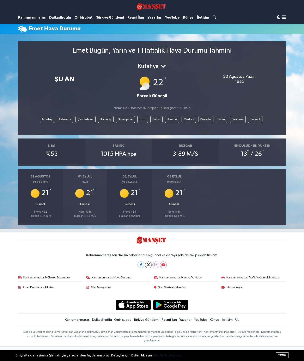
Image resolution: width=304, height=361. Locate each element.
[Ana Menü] (284, 17)
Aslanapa (65, 119)
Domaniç (105, 119)
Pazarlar (205, 119)
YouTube (172, 17)
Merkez (189, 119)
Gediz (156, 119)
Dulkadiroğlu (60, 17)
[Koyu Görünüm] (278, 17)
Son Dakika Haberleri (172, 287)
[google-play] (170, 305)
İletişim (203, 17)
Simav (221, 119)
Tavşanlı (255, 119)
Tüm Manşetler (101, 287)
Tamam (282, 355)
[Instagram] (155, 265)
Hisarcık (172, 119)
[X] (148, 265)
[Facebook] (141, 265)
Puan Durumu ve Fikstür (38, 287)
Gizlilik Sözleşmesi (167, 355)
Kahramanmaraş (32, 17)
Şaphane (238, 119)
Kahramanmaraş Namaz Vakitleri (180, 277)
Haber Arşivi (235, 287)
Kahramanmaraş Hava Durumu (111, 277)
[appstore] (133, 305)
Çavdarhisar (86, 119)
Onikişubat (83, 17)
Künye (188, 17)
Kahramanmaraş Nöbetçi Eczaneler (46, 277)
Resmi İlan (135, 17)
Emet (142, 119)
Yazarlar (154, 17)
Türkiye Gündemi (110, 17)
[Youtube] (163, 265)
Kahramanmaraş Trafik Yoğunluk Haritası (253, 277)
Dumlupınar (125, 119)
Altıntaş (47, 119)
